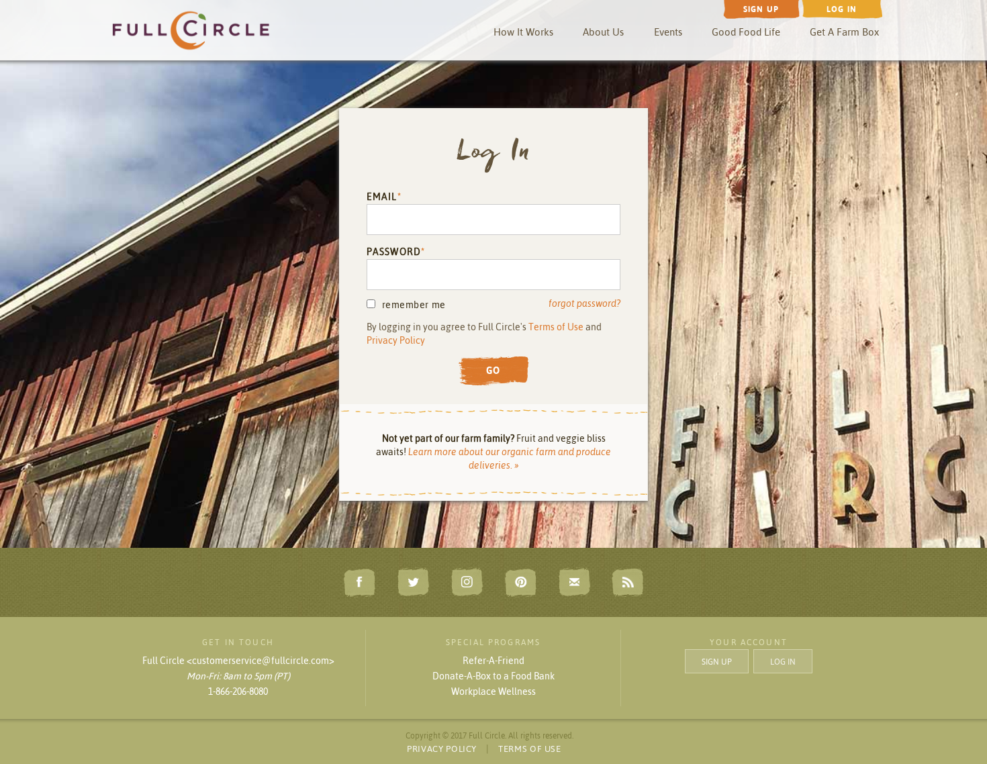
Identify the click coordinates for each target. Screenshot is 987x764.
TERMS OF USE (529, 748)
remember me (414, 305)
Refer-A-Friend (493, 661)
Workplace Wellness (493, 691)
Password (394, 252)
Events (668, 32)
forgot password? (584, 303)
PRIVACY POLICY (442, 748)
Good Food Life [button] (746, 32)
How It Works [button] (523, 32)
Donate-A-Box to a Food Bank (493, 676)
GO (493, 371)
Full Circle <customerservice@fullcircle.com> (238, 661)
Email (382, 197)
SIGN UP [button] (717, 662)
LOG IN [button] (783, 662)
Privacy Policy (396, 340)
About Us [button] (603, 32)
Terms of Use (555, 327)
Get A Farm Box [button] (844, 32)
